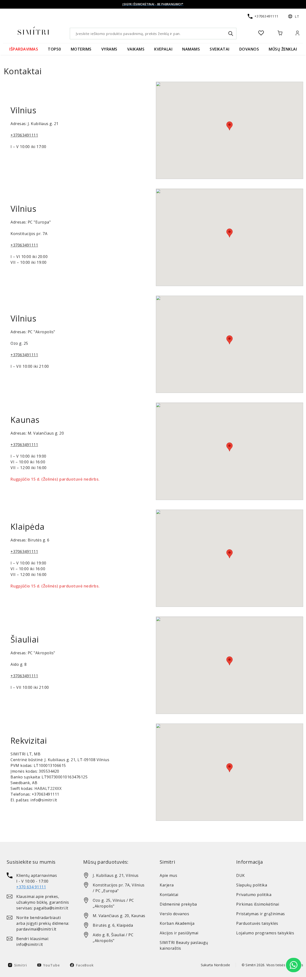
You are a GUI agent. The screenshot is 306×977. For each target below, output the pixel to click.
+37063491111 (24, 135)
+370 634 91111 (31, 887)
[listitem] (38, 881)
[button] (293, 16)
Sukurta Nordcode (215, 965)
